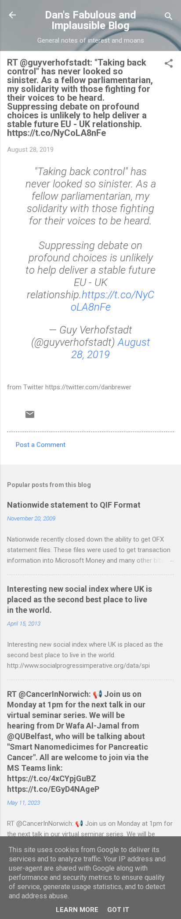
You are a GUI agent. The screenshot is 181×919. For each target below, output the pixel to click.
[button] (168, 65)
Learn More (77, 910)
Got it (118, 910)
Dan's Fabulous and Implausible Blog (90, 20)
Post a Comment (40, 445)
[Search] (168, 17)
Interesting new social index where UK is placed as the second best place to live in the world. (79, 599)
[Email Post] (30, 417)
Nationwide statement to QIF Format (74, 504)
